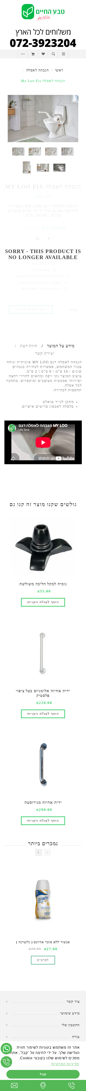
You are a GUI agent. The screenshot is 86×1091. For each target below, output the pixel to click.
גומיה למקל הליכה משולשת (43, 584)
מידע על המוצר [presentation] (61, 346)
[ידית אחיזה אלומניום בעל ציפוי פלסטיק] (43, 653)
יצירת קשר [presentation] (44, 353)
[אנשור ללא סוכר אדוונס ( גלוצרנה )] (43, 901)
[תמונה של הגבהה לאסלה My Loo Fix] (68, 151)
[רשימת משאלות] (43, 53)
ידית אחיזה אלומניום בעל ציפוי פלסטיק (43, 693)
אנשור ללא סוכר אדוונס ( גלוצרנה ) (43, 942)
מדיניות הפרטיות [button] (65, 1064)
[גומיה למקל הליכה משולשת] (43, 546)
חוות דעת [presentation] (28, 346)
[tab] (56, 346)
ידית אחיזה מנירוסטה (43, 802)
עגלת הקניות (33, 53)
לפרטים (43, 960)
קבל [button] (43, 1074)
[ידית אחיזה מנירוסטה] (43, 764)
